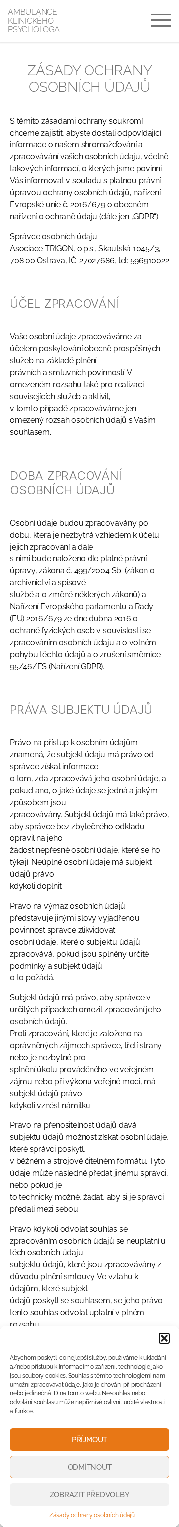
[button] (164, 1338)
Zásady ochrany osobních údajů (92, 1515)
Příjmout (89, 1439)
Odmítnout (90, 1467)
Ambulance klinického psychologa (34, 21)
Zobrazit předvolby (90, 1494)
